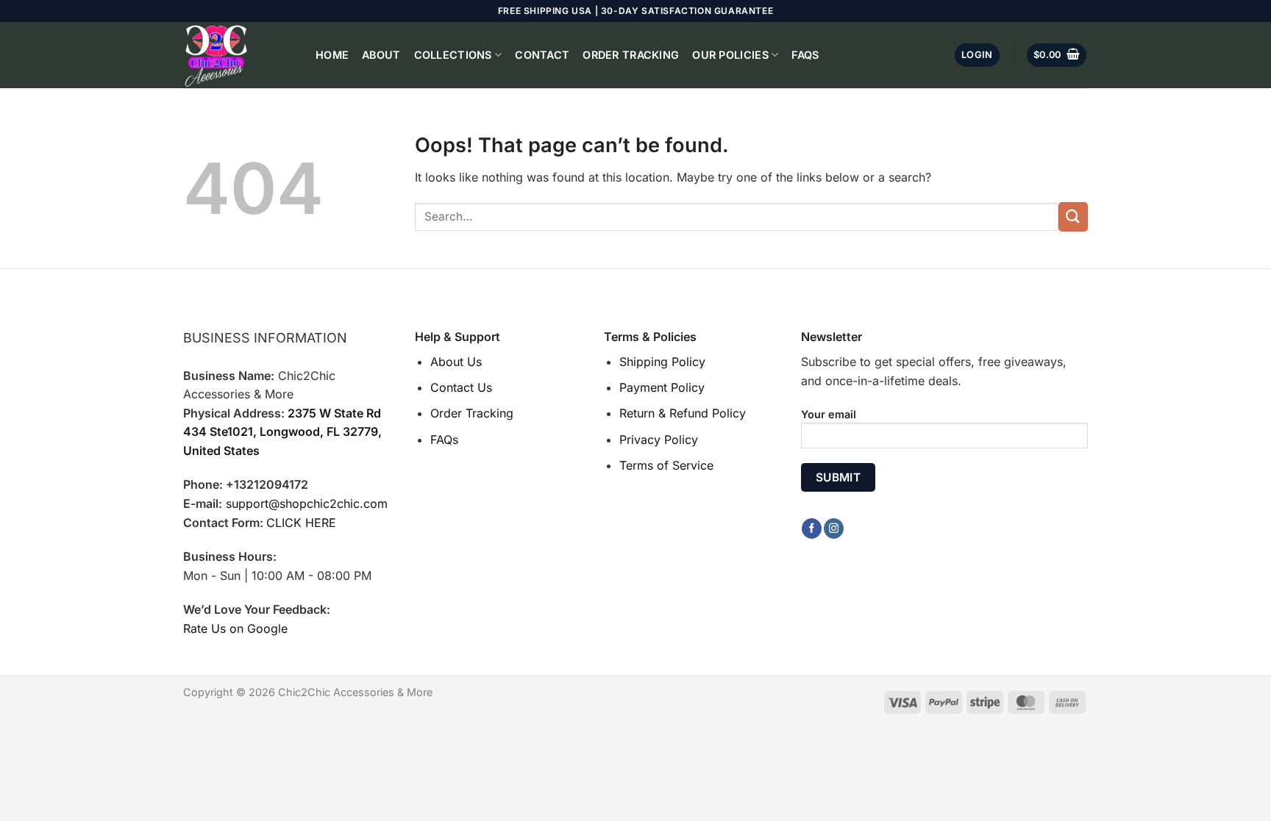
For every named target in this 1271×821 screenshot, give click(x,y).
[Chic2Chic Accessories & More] (238, 55)
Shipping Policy (662, 361)
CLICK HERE (301, 522)
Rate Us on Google (235, 628)
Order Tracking (631, 55)
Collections (453, 55)
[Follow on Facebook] (812, 528)
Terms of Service (666, 465)
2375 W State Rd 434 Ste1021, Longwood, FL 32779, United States (282, 432)
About (381, 55)
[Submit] (1073, 216)
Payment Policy (662, 387)
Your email (828, 414)
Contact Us (461, 387)
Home (332, 55)
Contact (542, 55)
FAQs (805, 55)
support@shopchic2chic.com (307, 503)
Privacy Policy (658, 439)
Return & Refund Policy (682, 413)
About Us (456, 361)
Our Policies (730, 55)
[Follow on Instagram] (834, 528)
